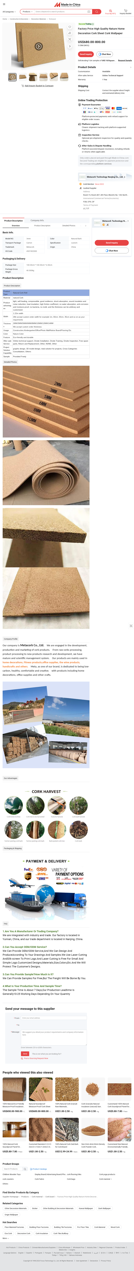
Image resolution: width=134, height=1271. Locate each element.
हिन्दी (117, 1253)
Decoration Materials (38, 19)
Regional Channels (106, 1247)
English (21, 1253)
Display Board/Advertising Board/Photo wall (51, 1174)
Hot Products (11, 1247)
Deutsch (77, 1253)
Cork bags (71, 1179)
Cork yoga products (107, 1174)
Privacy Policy (106, 1261)
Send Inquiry (86, 54)
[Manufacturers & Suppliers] (67, 4)
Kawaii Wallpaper (86, 1208)
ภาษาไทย (124, 1253)
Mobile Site (63, 1250)
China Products (23, 1247)
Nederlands (87, 1253)
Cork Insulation (42, 1233)
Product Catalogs (39, 1169)
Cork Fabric (39, 1179)
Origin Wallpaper (11, 1214)
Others (5, 1183)
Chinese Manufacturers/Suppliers (44, 1247)
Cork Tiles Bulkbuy (61, 1233)
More (5, 1238)
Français (48, 1253)
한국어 (103, 1253)
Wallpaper (52, 19)
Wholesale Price (78, 1247)
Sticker (35, 1208)
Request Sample (125, 60)
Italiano (69, 1253)
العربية (96, 1253)
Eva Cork (8, 1233)
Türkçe (54, 1255)
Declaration (94, 1261)
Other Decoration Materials (16, 1208)
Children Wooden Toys (12, 1174)
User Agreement (81, 1261)
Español (29, 1253)
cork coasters (8, 1179)
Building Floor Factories (39, 1227)
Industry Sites (92, 1247)
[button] (81, 225)
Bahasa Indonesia (75, 1255)
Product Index (120, 1247)
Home (5, 19)
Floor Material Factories (14, 1227)
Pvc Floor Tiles (83, 1227)
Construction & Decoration (19, 19)
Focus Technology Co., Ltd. (50, 1261)
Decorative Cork (23, 1233)
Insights (72, 1250)
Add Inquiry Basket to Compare (39, 85)
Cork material (104, 1179)
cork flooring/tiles (74, 1174)
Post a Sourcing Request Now (34, 1058)
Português (38, 1253)
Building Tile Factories (63, 1227)
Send (25, 1053)
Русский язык (59, 1253)
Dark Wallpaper (104, 1208)
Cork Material (99, 1227)
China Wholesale (64, 1247)
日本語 (110, 1253)
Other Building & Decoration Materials (58, 1208)
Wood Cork (115, 1227)
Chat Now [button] (106, 54)
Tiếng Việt (63, 1255)
